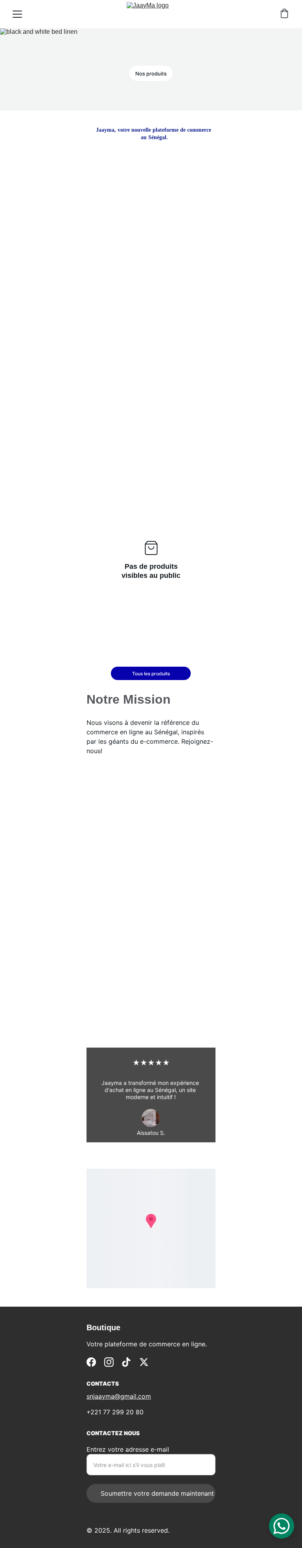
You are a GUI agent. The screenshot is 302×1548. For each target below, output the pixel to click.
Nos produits (151, 73)
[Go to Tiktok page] (126, 1362)
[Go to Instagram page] (109, 1362)
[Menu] (17, 14)
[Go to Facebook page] (91, 1362)
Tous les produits (151, 674)
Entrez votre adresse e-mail (128, 1449)
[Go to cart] (284, 14)
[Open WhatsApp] (281, 1526)
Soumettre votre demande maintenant (157, 1493)
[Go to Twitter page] (144, 1362)
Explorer (184, 222)
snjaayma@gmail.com (119, 1396)
